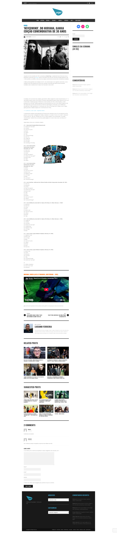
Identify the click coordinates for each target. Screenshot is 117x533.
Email (25, 472)
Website (25, 477)
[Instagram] (89, 3)
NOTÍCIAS (25, 25)
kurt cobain (55, 305)
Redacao (30, 439)
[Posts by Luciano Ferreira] (24, 37)
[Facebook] (87, 3)
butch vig (30, 305)
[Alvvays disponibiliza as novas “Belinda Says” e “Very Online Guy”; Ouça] (29, 408)
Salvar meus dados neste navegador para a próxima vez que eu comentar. (39, 482)
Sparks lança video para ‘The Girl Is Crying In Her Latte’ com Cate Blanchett (31, 401)
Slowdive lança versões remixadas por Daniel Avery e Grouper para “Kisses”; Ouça (61, 401)
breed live (26, 305)
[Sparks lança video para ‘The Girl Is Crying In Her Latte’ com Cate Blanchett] (29, 394)
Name (25, 466)
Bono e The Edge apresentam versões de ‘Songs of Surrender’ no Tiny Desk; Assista (46, 415)
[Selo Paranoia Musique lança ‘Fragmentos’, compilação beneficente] (44, 394)
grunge (51, 305)
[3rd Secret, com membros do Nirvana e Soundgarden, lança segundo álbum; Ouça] (56, 369)
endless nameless (42, 305)
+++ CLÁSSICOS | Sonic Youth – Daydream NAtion (34, 110)
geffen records (47, 305)
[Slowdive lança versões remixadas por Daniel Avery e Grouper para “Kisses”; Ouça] (59, 394)
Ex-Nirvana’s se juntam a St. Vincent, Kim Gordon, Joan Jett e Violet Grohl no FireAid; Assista (57, 360)
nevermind (59, 305)
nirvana (62, 305)
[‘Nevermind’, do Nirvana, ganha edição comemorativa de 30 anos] (46, 55)
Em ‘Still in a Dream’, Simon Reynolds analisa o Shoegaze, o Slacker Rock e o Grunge (33, 360)
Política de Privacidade (31, 502)
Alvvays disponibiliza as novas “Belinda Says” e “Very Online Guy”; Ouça (31, 415)
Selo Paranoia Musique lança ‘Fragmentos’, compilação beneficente (45, 401)
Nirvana (37, 77)
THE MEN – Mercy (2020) (59, 413)
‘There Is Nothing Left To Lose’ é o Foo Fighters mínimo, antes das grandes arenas (34, 377)
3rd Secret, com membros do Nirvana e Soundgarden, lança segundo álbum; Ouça (55, 377)
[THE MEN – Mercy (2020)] (59, 408)
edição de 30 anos (35, 305)
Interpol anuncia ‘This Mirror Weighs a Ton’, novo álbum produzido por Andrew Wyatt (82, 518)
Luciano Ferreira (28, 36)
